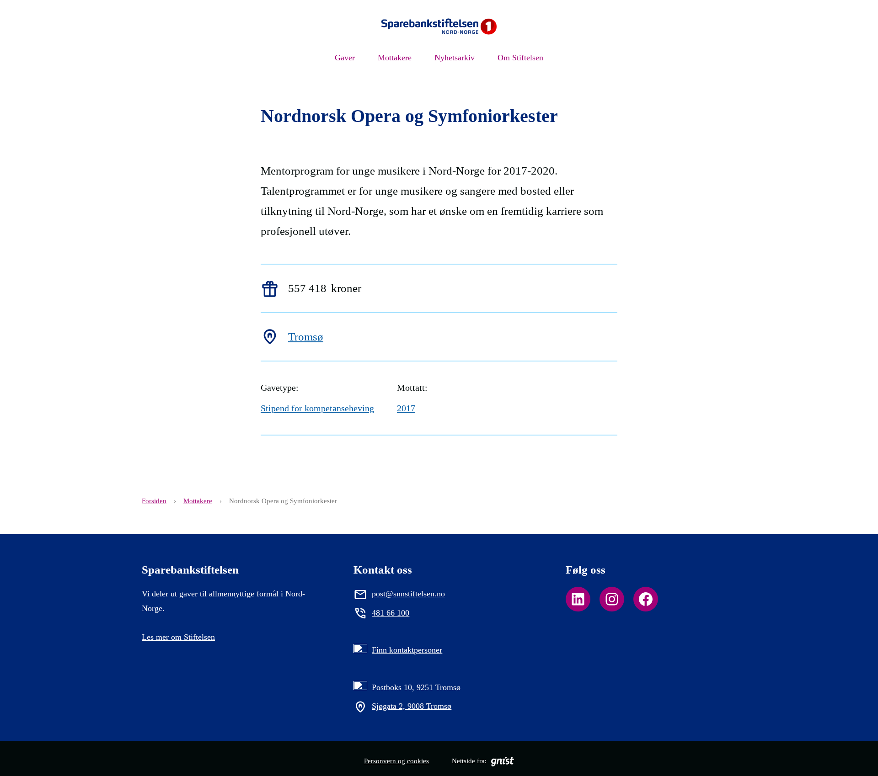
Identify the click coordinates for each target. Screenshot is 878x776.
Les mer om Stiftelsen (178, 637)
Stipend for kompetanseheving (317, 408)
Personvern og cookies (396, 761)
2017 (406, 408)
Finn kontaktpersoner (407, 649)
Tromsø (305, 336)
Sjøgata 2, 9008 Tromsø (411, 706)
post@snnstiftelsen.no (408, 593)
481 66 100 (390, 612)
